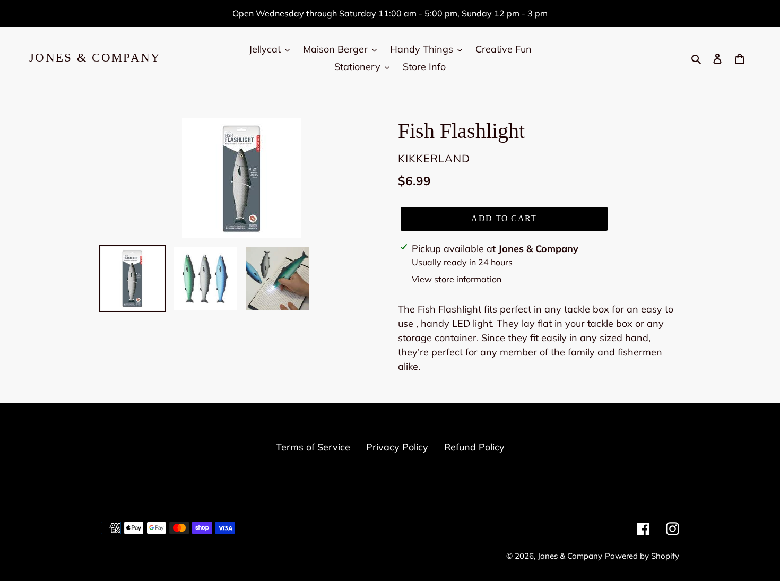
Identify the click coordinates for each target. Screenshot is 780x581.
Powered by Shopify (642, 556)
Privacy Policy (397, 447)
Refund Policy (474, 447)
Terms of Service (313, 447)
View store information (456, 279)
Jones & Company (95, 57)
